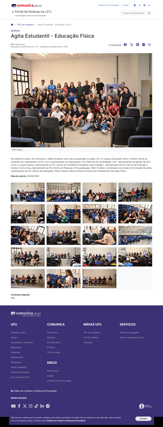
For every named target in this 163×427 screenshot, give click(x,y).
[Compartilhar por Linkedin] (42, 406)
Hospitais (15, 352)
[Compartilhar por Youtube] (13, 406)
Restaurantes (17, 357)
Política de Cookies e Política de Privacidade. (66, 420)
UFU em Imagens (25, 24)
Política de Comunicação (109, 5)
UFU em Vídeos (90, 337)
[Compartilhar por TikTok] (36, 406)
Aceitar (143, 418)
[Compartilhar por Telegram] (47, 406)
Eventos (51, 347)
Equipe (50, 375)
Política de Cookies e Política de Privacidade (35, 391)
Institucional (53, 371)
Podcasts (87, 342)
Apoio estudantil (19, 367)
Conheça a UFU (18, 332)
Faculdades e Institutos (22, 342)
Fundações (16, 362)
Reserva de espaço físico (132, 337)
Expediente (52, 332)
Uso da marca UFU (20, 377)
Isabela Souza (19, 44)
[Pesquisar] (149, 13)
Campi (14, 337)
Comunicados (53, 342)
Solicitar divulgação (129, 332)
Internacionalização (20, 372)
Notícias (51, 337)
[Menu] (13, 12)
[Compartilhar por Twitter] (24, 406)
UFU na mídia (53, 352)
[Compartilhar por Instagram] (30, 406)
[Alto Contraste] (135, 5)
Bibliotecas (16, 347)
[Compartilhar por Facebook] (19, 406)
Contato (125, 5)
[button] (28, 192)
